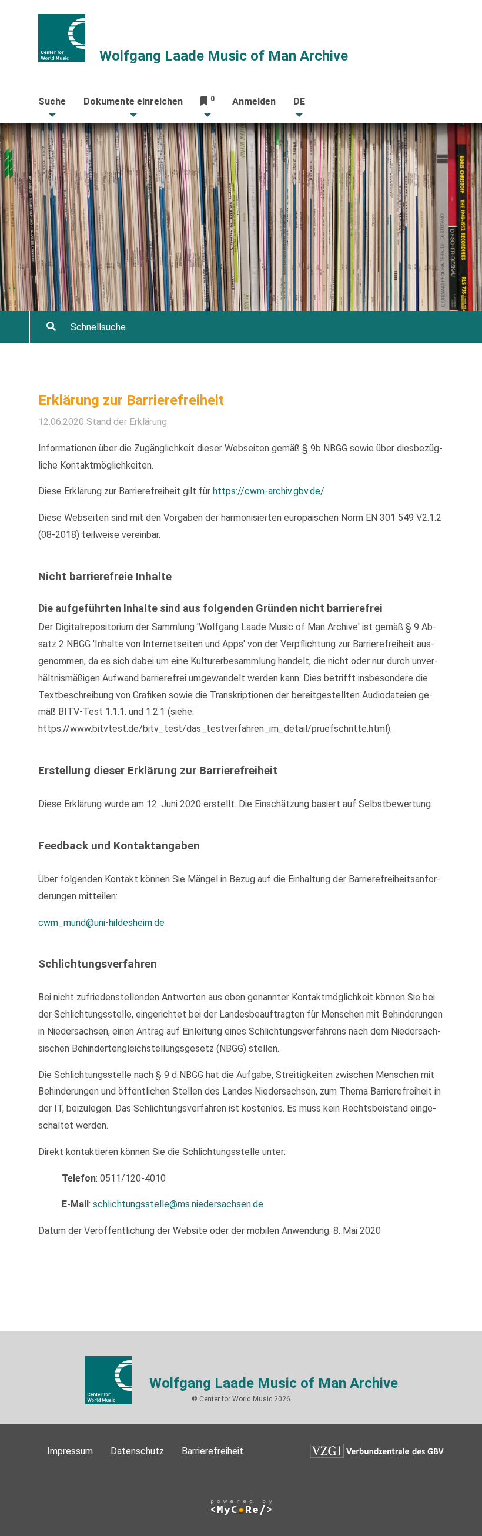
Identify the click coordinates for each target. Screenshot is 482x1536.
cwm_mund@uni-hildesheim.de (101, 922)
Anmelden (254, 101)
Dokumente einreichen (133, 101)
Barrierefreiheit (212, 1451)
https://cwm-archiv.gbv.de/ (268, 491)
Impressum (70, 1451)
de (299, 101)
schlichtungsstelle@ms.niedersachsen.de (178, 1204)
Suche (52, 101)
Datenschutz (137, 1451)
